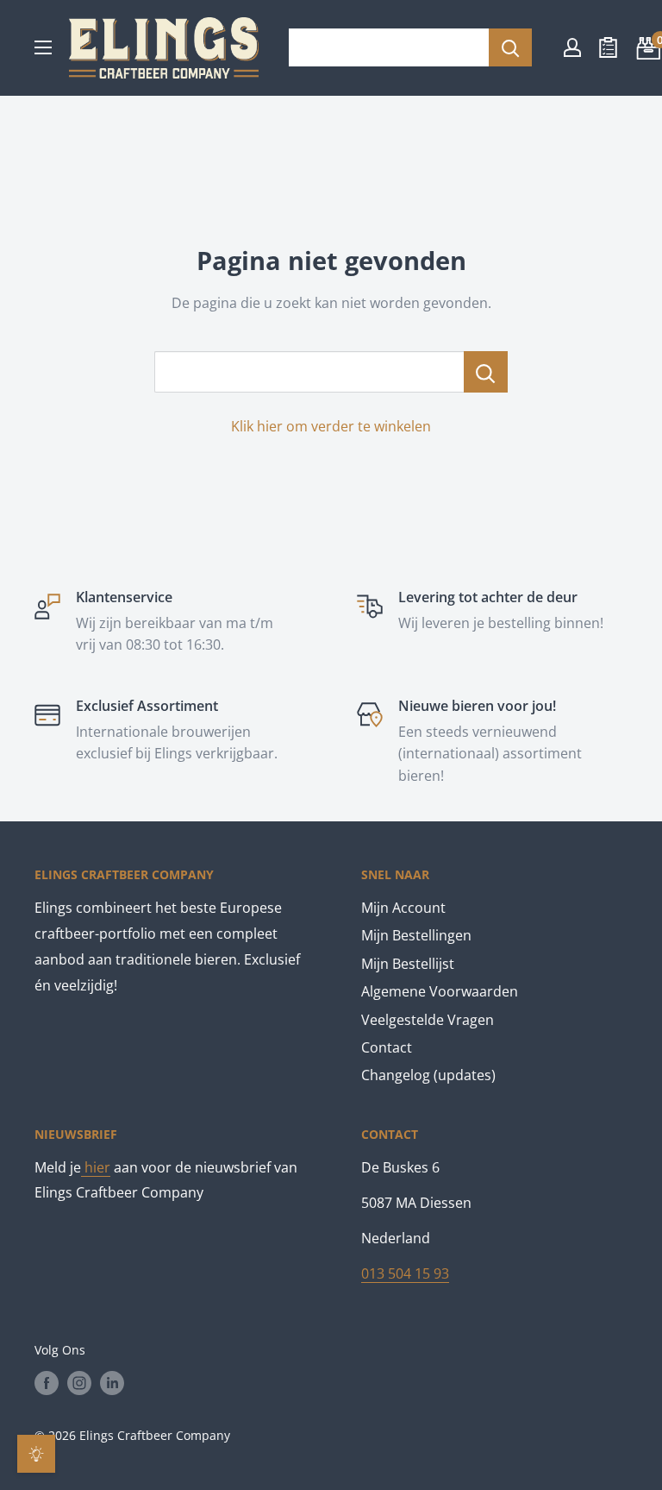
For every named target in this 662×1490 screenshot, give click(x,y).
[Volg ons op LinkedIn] (112, 1383)
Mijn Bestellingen (416, 935)
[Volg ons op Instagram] (79, 1383)
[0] (646, 47)
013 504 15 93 (405, 1273)
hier (95, 1167)
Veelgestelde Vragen (427, 1019)
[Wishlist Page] (608, 47)
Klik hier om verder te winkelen (331, 426)
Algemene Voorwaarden (439, 991)
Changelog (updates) (428, 1075)
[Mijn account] (572, 47)
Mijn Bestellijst (407, 963)
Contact (386, 1047)
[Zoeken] (510, 47)
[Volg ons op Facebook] (46, 1383)
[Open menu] (43, 47)
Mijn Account (403, 907)
